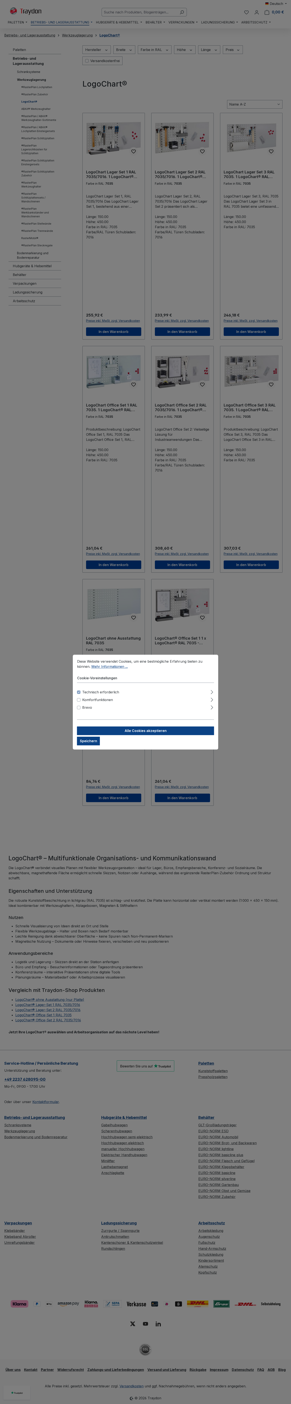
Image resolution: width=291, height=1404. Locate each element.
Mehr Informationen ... (109, 666)
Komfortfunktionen (97, 700)
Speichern (88, 741)
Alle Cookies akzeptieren (146, 731)
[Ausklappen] (212, 691)
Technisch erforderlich (100, 692)
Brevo (87, 707)
